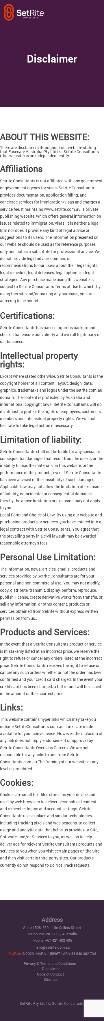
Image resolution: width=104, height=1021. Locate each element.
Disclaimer (51, 968)
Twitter (52, 993)
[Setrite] (24, 11)
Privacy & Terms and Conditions (50, 963)
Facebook (41, 993)
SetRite (14, 953)
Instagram (62, 993)
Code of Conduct (50, 974)
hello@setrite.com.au (52, 947)
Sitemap (50, 979)
